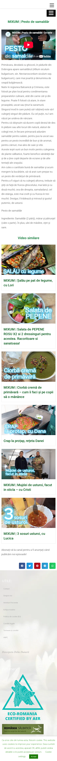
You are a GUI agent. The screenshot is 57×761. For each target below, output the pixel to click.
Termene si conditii (10, 630)
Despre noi (7, 595)
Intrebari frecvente (10, 602)
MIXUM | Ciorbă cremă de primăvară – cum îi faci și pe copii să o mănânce (28, 392)
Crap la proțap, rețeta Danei (24, 441)
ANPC (5, 637)
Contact (6, 589)
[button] (22, 566)
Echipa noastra (9, 609)
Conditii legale (9, 623)
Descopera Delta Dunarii (15, 652)
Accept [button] (33, 756)
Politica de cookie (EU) (12, 616)
